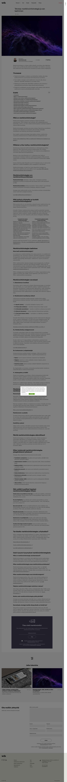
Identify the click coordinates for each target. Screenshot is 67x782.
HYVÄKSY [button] (31, 393)
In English (65, 4)
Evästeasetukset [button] (24, 393)
